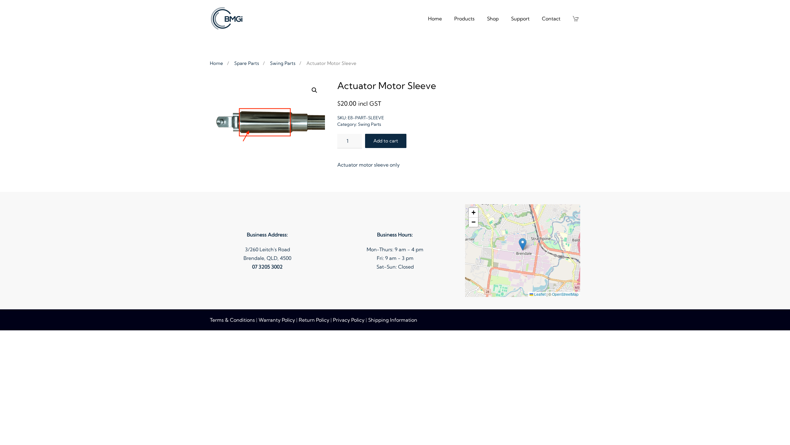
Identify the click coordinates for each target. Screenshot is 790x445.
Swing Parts (369, 124)
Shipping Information (392, 320)
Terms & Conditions (232, 320)
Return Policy (314, 320)
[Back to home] (227, 18)
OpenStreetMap (565, 294)
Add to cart (385, 141)
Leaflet (539, 294)
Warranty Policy (277, 320)
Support (520, 18)
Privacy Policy (348, 320)
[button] (576, 18)
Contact (551, 18)
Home (435, 18)
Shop (493, 18)
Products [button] (464, 18)
